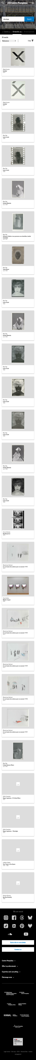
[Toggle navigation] (32, 3)
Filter (30, 41)
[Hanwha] (18, 1028)
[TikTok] (6, 927)
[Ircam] (25, 994)
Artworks (17, 31)
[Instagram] (6, 918)
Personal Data (24, 1051)
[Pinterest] (22, 927)
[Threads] (22, 918)
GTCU (18, 1051)
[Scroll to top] (31, 1055)
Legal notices (7, 1051)
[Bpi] (11, 994)
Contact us (18, 949)
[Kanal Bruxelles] (12, 1017)
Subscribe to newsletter (18, 942)
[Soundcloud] (10, 935)
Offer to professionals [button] (9, 966)
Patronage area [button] (7, 977)
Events (7, 31)
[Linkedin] (14, 927)
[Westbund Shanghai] (26, 1017)
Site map (13, 1051)
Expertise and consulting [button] (10, 972)
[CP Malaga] (23, 1006)
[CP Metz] (12, 1006)
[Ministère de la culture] (18, 1041)
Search (29, 19)
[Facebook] (14, 918)
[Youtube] (26, 935)
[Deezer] (30, 927)
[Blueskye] (30, 918)
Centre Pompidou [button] (8, 961)
